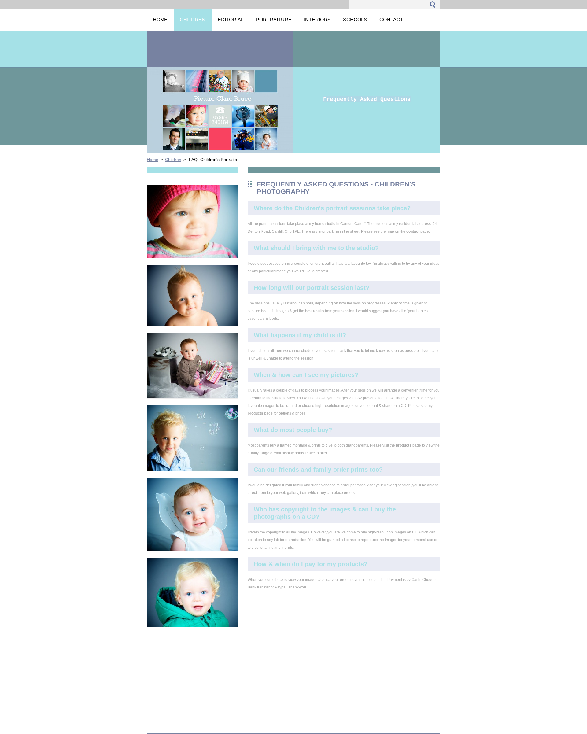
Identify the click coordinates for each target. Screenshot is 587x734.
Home (152, 159)
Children (173, 159)
